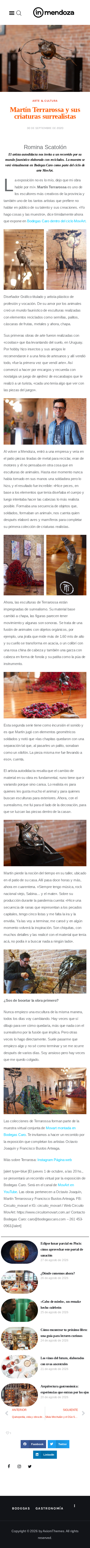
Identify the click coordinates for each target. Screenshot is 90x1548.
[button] (11, 13)
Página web (63, 1160)
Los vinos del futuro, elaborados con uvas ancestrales (62, 1361)
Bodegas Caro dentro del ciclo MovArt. (56, 221)
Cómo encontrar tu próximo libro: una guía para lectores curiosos (64, 1333)
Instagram (45, 1160)
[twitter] (30, 1467)
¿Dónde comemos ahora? (58, 1273)
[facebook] (9, 1467)
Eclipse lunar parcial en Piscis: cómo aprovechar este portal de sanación (62, 1249)
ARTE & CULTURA (45, 100)
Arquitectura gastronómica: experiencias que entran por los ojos (65, 1389)
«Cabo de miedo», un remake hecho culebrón (61, 1304)
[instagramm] (19, 1467)
